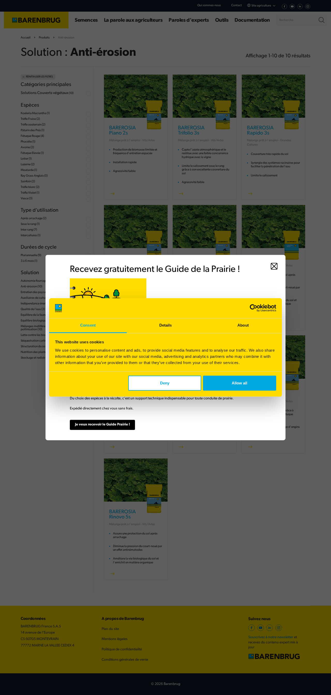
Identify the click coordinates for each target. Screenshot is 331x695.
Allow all (239, 383)
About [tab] (243, 325)
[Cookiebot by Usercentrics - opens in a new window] (253, 308)
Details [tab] (165, 325)
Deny (164, 383)
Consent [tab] (88, 325)
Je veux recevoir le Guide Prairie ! (102, 425)
